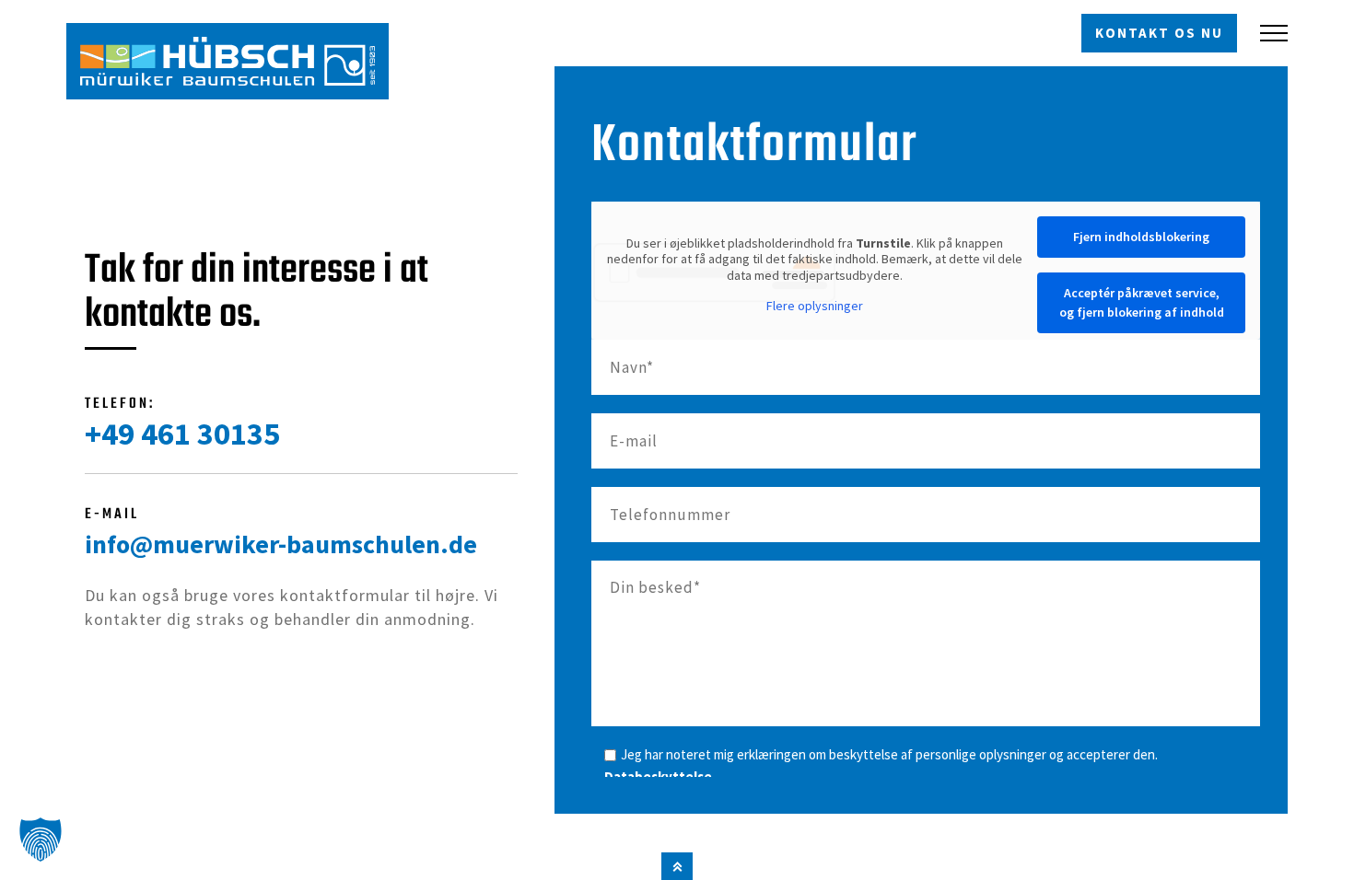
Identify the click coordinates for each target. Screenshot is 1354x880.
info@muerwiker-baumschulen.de (281, 544)
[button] (40, 839)
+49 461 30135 (182, 434)
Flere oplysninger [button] (814, 306)
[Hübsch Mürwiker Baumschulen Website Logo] (227, 61)
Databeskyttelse (658, 776)
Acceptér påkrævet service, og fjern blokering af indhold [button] (1141, 302)
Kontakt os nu (1159, 32)
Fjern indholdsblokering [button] (1141, 236)
